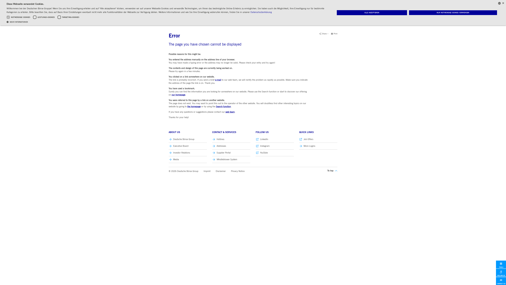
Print (335, 34)
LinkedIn (264, 139)
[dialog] (253, 12)
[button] (166, 21)
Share (324, 34)
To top (330, 170)
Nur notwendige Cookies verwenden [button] (453, 13)
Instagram (265, 146)
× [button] (503, 3)
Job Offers (308, 139)
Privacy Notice (238, 171)
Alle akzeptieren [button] (371, 13)
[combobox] (499, 3)
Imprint (207, 171)
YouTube (264, 152)
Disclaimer (221, 171)
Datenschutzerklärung (261, 12)
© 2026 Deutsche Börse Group (183, 171)
